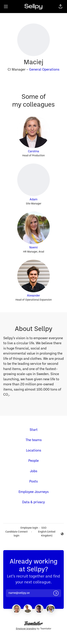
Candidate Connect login (16, 534)
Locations (33, 450)
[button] (60, 6)
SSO (44, 528)
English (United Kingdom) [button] (44, 534)
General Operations (44, 69)
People (33, 461)
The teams (34, 440)
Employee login (29, 528)
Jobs (33, 471)
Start (34, 430)
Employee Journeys (34, 492)
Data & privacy (33, 502)
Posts (33, 481)
